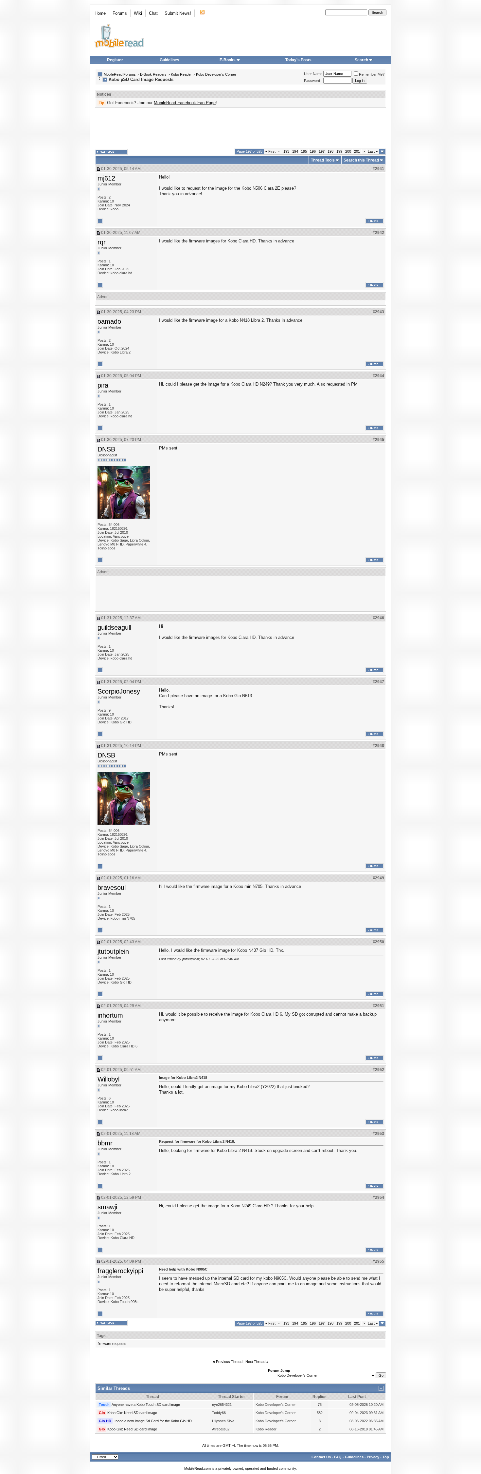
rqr (102, 242)
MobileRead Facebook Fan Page (185, 102)
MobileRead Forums (120, 74)
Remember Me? (371, 74)
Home (100, 13)
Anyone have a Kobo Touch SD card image (146, 1405)
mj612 (106, 178)
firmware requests (112, 1344)
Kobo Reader (181, 74)
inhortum (110, 1015)
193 (286, 151)
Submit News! (178, 13)
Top (386, 1457)
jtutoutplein (113, 951)
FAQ (338, 1457)
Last (373, 151)
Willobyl (108, 1079)
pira (103, 385)
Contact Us (321, 1457)
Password (312, 81)
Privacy (373, 1457)
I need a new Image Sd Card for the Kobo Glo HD (153, 1421)
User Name (313, 74)
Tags (101, 1335)
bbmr (105, 1143)
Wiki (138, 13)
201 (357, 151)
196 (313, 151)
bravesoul (112, 887)
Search (361, 60)
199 (339, 151)
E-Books (228, 60)
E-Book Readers (153, 74)
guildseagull (114, 627)
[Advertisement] (240, 128)
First (270, 151)
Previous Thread (229, 1362)
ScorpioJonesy (119, 691)
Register (115, 60)
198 (330, 151)
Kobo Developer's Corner (216, 74)
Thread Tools (323, 160)
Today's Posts (298, 60)
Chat (153, 13)
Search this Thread (361, 160)
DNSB (106, 449)
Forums (120, 13)
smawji (107, 1207)
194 (295, 151)
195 (304, 151)
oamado (109, 321)
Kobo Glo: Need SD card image (132, 1413)
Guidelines (169, 60)
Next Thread (255, 1362)
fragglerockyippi (120, 1270)
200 (348, 151)
